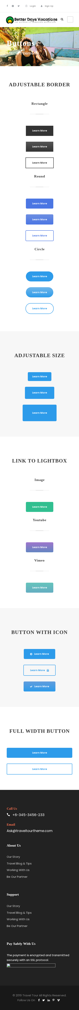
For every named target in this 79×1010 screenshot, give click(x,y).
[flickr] (13, 5)
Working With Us (18, 870)
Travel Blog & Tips (19, 863)
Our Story (13, 857)
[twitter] (19, 5)
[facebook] (7, 5)
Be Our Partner (17, 877)
